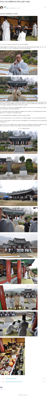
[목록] (45, 7)
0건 (5, 8)
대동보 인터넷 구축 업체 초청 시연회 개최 (14, 381)
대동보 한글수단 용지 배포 (11, 378)
